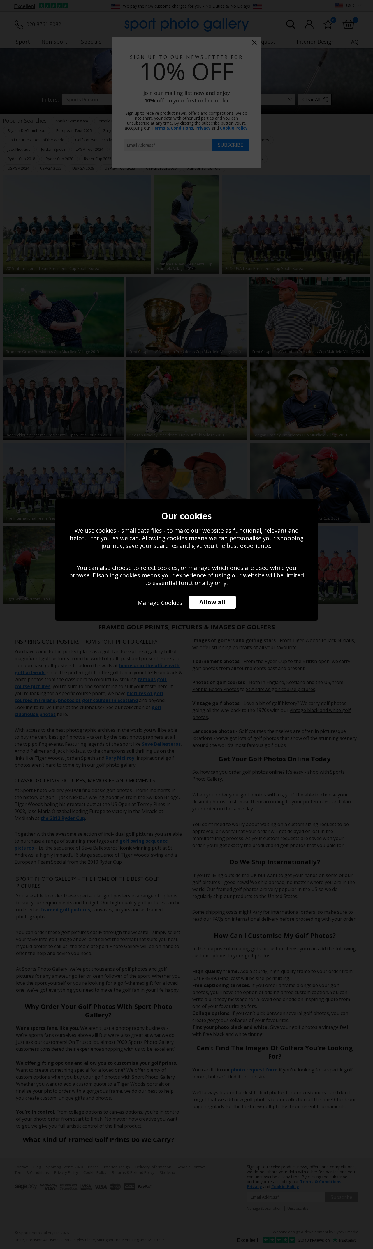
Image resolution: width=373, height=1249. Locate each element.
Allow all (212, 602)
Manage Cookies (160, 603)
